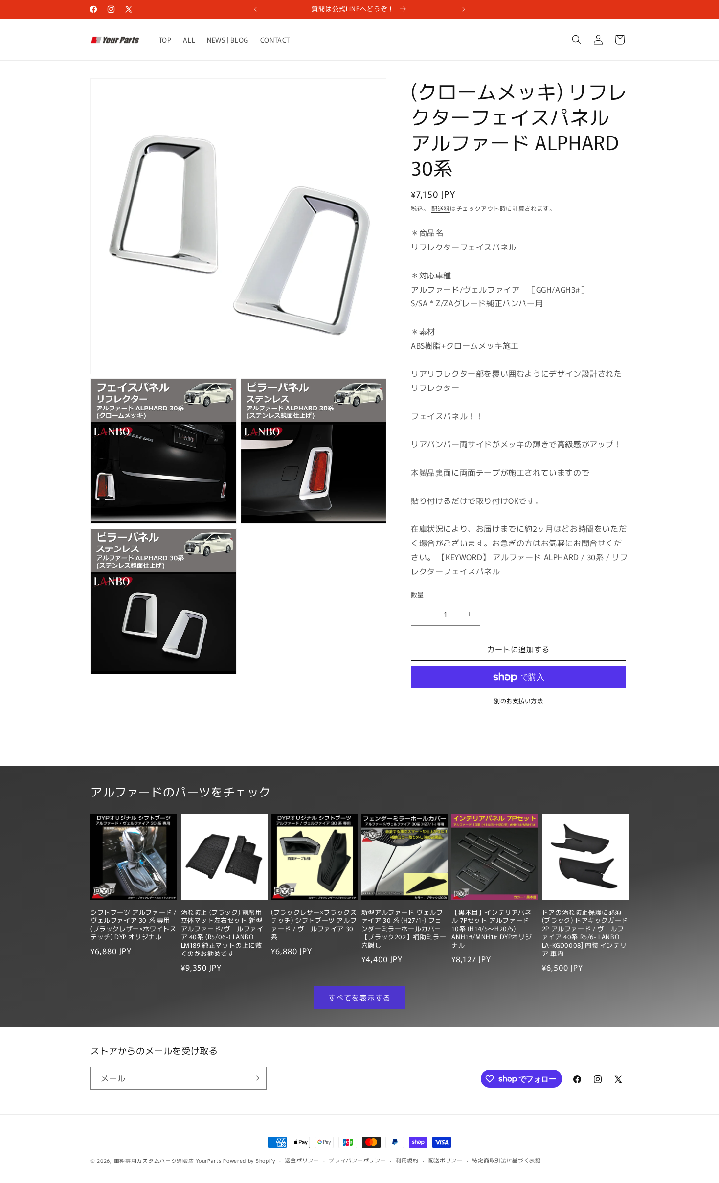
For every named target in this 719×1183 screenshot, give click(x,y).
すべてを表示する (359, 997)
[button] (576, 39)
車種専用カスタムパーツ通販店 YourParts (168, 1160)
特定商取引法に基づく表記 (506, 1160)
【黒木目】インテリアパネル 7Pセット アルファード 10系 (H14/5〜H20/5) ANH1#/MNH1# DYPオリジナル (491, 929)
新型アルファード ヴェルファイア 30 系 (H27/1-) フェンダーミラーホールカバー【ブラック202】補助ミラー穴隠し (403, 929)
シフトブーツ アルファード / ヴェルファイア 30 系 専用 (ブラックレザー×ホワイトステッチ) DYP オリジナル (133, 925)
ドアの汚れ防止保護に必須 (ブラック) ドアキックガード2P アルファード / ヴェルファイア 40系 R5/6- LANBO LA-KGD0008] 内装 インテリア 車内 (585, 933)
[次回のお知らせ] (463, 9)
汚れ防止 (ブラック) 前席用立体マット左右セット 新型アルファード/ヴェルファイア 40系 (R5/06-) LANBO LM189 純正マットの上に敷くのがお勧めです (222, 933)
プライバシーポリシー (357, 1160)
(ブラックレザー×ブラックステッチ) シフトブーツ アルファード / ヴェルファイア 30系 (314, 925)
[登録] (255, 1078)
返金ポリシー (302, 1160)
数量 (417, 594)
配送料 (440, 208)
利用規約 (407, 1160)
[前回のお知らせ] (255, 9)
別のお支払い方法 (518, 700)
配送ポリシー (445, 1160)
